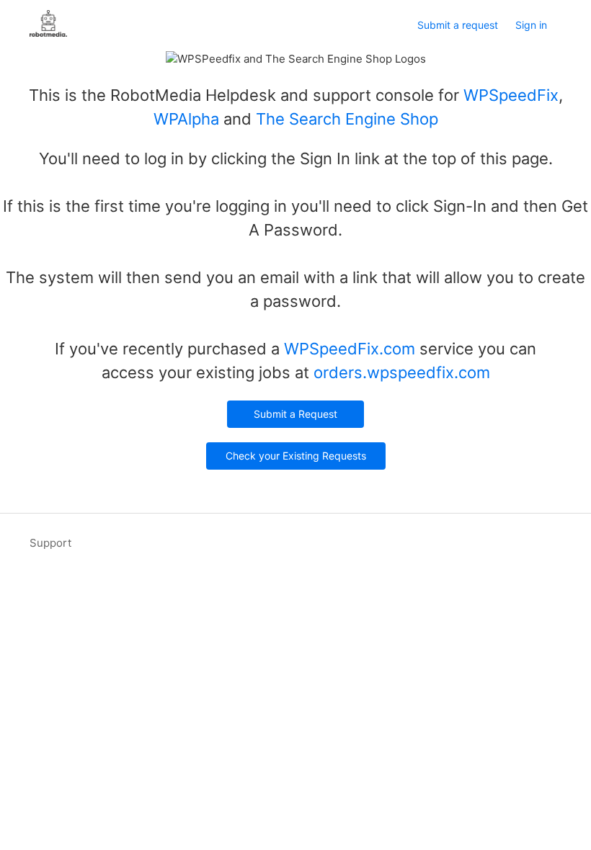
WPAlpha (186, 118)
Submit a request (457, 25)
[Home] (48, 33)
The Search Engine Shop (347, 118)
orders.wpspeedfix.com (402, 372)
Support (50, 543)
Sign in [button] (531, 25)
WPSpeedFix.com (349, 348)
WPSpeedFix (511, 95)
